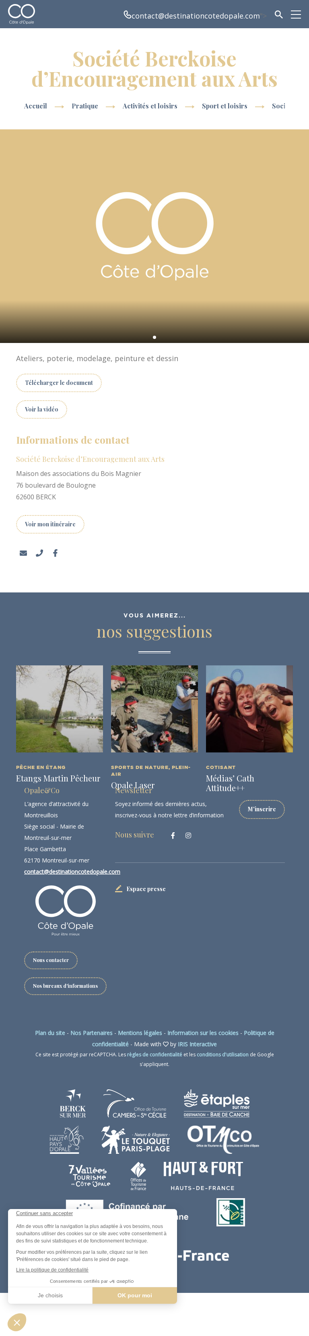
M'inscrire (262, 809)
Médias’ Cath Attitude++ (230, 783)
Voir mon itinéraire (50, 524)
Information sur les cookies (203, 1033)
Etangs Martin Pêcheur (58, 778)
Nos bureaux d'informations (65, 986)
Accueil (35, 106)
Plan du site (50, 1033)
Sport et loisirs (225, 106)
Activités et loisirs (151, 106)
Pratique (86, 106)
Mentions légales (140, 1033)
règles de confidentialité (154, 1054)
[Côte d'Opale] (21, 14)
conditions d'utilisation (223, 1054)
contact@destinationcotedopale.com (196, 16)
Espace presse (146, 889)
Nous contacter (51, 960)
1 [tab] (154, 337)
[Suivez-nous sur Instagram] (188, 835)
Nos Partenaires (91, 1033)
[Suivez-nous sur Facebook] (173, 835)
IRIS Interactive (197, 1044)
